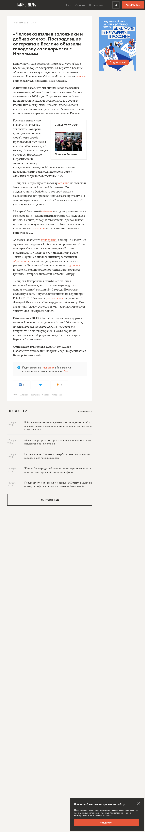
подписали (73, 266)
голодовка (57, 394)
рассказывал (54, 298)
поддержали (49, 240)
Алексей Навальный (30, 394)
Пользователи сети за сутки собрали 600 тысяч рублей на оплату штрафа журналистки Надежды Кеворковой (58, 484)
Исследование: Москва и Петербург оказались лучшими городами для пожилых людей (57, 456)
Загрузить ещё (49, 499)
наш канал (48, 367)
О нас (68, 5)
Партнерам (96, 5)
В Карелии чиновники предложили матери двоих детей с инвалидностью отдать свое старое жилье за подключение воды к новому (58, 425)
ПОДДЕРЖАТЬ (107, 822)
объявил (63, 183)
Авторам (80, 5)
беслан (45, 394)
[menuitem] (5, 5)
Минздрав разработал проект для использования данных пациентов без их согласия (57, 441)
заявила (81, 77)
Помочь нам (133, 5)
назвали (40, 229)
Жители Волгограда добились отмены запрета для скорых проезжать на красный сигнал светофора (57, 470)
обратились (21, 261)
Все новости (85, 412)
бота (66, 371)
